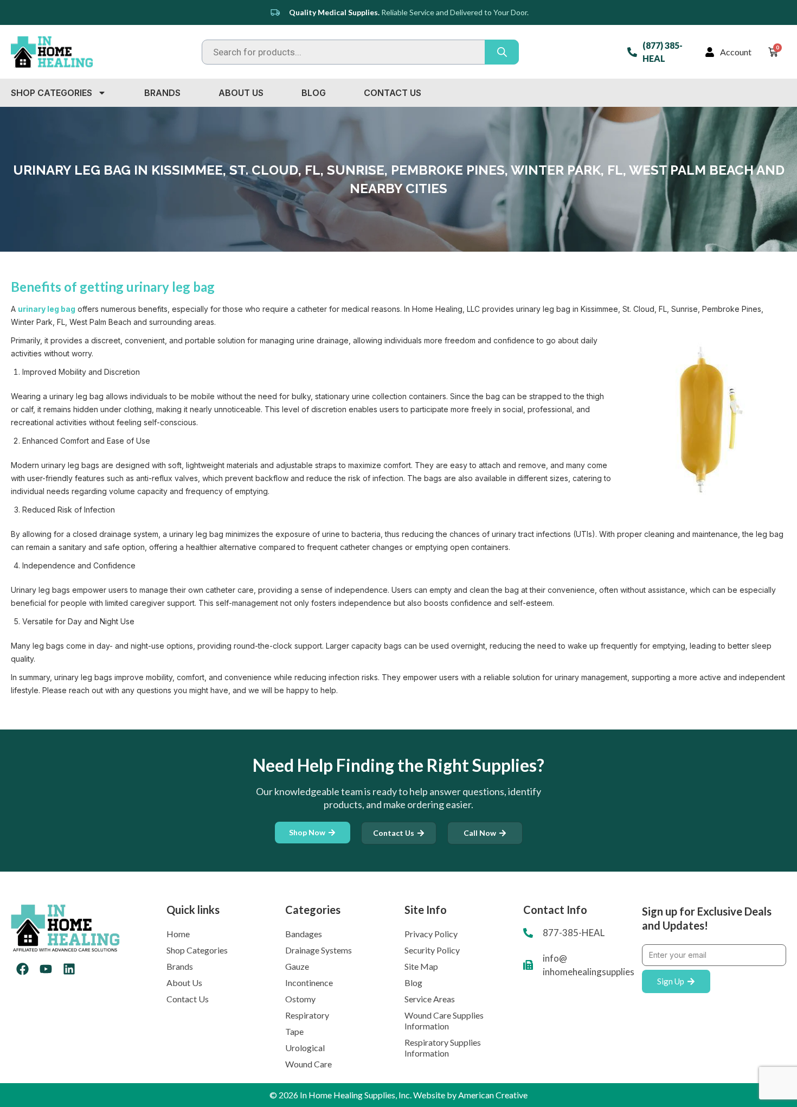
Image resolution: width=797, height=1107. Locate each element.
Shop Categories (51, 92)
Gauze (297, 966)
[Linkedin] (69, 969)
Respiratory (307, 1015)
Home (178, 934)
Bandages (303, 934)
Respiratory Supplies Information (442, 1047)
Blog (313, 92)
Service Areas (429, 999)
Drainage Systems (318, 950)
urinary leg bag (46, 308)
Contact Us (392, 92)
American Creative (493, 1095)
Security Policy (432, 950)
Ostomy (300, 999)
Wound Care (308, 1064)
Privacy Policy (431, 934)
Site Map (421, 966)
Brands (162, 92)
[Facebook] (22, 969)
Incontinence (309, 982)
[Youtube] (46, 969)
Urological (305, 1047)
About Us (240, 92)
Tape (294, 1031)
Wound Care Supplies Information (444, 1020)
